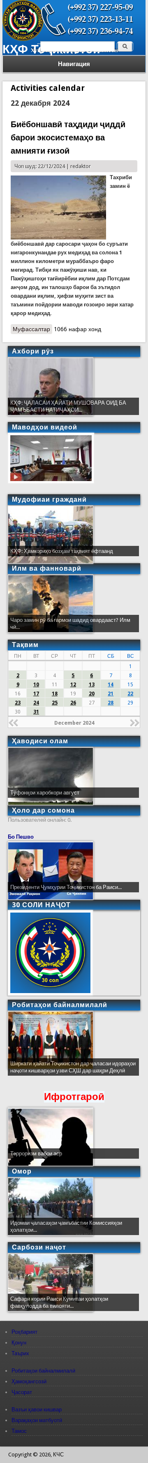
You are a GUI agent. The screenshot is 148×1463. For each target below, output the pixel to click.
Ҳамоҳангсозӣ (29, 1381)
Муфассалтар (32, 330)
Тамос (19, 1431)
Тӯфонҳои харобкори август (44, 793)
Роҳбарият (24, 1332)
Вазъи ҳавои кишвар (37, 1409)
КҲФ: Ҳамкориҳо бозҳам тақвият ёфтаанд (61, 551)
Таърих (20, 1353)
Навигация (74, 64)
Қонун (19, 1343)
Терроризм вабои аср (36, 1153)
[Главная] (23, 39)
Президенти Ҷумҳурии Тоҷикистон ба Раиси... (66, 887)
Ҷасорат (22, 1392)
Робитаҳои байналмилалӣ (43, 1371)
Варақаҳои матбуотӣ (37, 1420)
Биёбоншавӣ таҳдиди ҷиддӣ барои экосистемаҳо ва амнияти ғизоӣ (68, 137)
